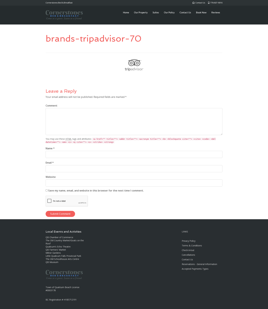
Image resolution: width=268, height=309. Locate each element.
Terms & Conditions (192, 245)
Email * (50, 162)
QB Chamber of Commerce (59, 237)
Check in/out (188, 250)
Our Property (141, 12)
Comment (51, 105)
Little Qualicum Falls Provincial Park (63, 255)
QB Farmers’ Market (56, 249)
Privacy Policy (188, 240)
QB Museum (52, 262)
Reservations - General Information (199, 264)
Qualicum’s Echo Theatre (58, 246)
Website (51, 177)
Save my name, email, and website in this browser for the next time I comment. (96, 190)
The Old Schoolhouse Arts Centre (62, 259)
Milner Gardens (53, 252)
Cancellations (188, 254)
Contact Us (185, 12)
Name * (50, 148)
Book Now (201, 12)
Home (126, 12)
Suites (156, 12)
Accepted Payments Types (195, 268)
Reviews (215, 12)
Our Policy (169, 12)
